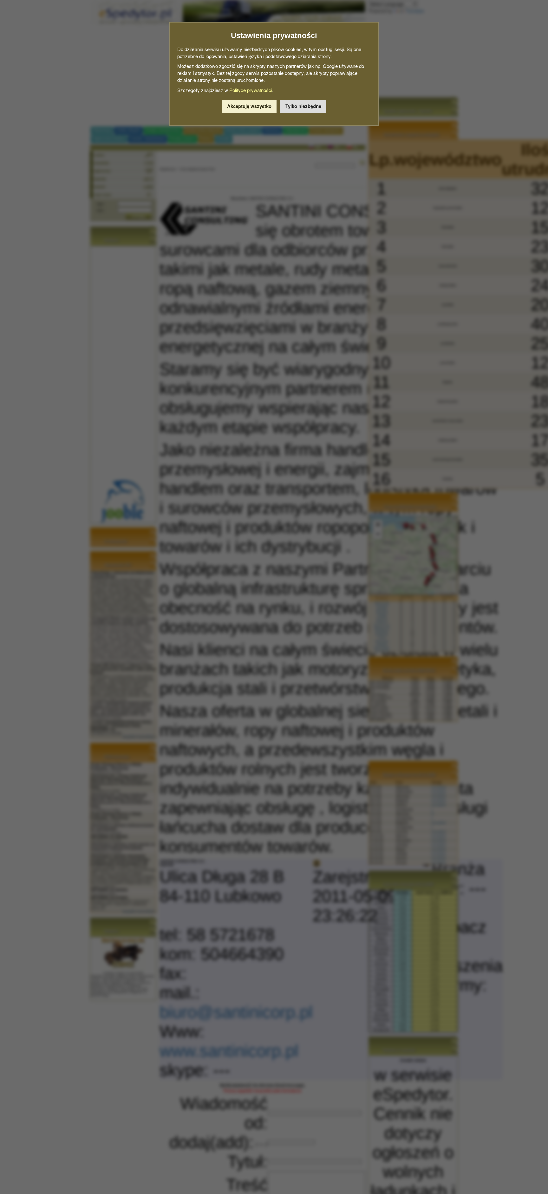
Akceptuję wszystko (249, 106)
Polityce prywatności (250, 90)
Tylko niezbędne (303, 106)
